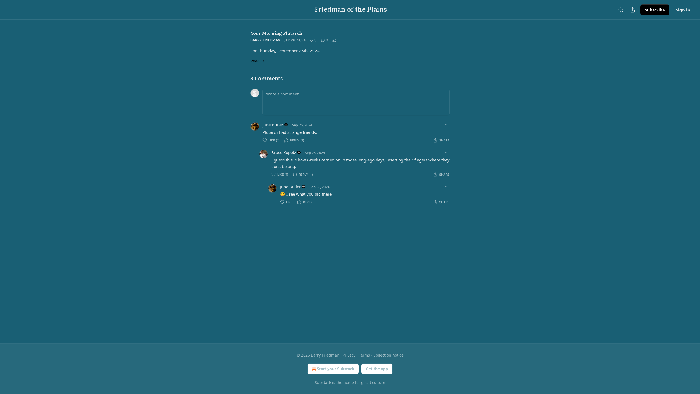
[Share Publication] (632, 9)
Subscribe (655, 10)
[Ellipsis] (446, 124)
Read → (257, 60)
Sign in (683, 10)
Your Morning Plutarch (276, 33)
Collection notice (388, 355)
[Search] (620, 9)
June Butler (272, 125)
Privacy (349, 355)
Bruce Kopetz (283, 152)
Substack (323, 382)
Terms (364, 355)
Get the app (377, 368)
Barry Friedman (265, 40)
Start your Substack (335, 368)
